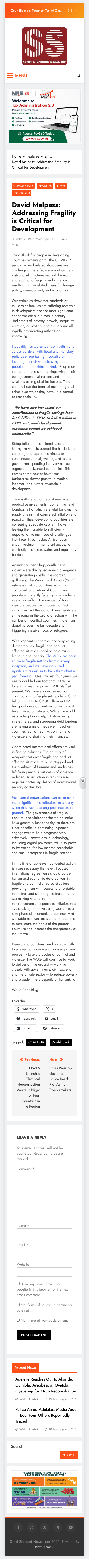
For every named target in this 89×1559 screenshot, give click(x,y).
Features (45, 186)
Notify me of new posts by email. (46, 1320)
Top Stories (21, 193)
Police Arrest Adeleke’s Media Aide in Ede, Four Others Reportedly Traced (45, 1415)
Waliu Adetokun (30, 1399)
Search (17, 1446)
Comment (25, 1169)
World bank (61, 1042)
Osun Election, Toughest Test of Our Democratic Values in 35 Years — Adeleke (35, 9)
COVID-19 (36, 1042)
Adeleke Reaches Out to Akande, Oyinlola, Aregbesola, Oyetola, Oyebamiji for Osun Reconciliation (45, 1385)
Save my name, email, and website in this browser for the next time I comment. (42, 1289)
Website (23, 1264)
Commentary (23, 186)
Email (22, 1245)
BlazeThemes (44, 1547)
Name (23, 1225)
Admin (20, 239)
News (61, 186)
